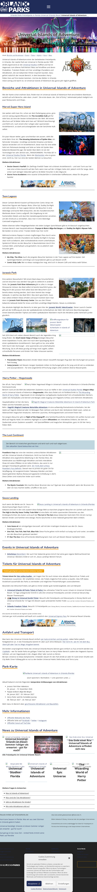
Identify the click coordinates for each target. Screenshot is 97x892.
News (50, 55)
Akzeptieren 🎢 (34, 883)
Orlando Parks (16, 15)
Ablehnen (49, 883)
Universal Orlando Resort (51, 15)
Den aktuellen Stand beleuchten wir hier (22, 446)
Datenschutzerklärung (50, 889)
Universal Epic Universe (59, 772)
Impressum (62, 889)
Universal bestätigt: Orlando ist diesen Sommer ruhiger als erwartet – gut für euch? (16, 745)
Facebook (25, 720)
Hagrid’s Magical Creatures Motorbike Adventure (27, 407)
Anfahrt (39, 55)
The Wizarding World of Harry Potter (82, 772)
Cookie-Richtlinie (36, 889)
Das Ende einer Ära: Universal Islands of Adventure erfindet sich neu (80, 744)
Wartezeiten (40, 155)
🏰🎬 (22, 598)
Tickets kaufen (80, 8)
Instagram (43, 720)
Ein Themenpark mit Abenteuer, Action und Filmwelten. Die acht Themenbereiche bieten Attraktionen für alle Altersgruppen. (47, 794)
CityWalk (5, 651)
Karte (45, 55)
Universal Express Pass (57, 616)
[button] (69, 858)
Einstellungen (63, 883)
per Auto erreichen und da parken (54, 639)
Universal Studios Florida (16, 155)
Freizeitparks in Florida (31, 15)
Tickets (33, 55)
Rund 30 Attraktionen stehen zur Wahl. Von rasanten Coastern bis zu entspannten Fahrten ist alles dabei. (46, 807)
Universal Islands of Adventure (37, 772)
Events (27, 55)
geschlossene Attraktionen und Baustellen (41, 704)
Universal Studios (30, 65)
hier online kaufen (24, 576)
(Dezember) (16, 554)
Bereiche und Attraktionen (15, 55)
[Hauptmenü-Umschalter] (48, 6)
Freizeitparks (30, 851)
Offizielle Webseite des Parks (18, 718)
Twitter (34, 720)
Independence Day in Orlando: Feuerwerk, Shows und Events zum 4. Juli (48, 744)
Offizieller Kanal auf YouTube (18, 723)
